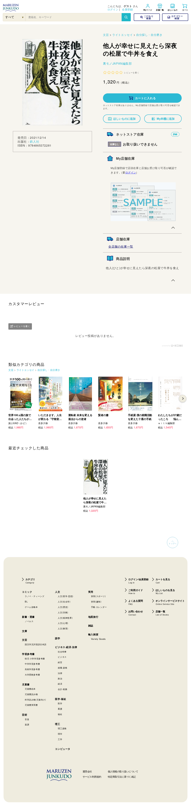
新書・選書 (28, 617)
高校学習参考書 (32, 669)
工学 (60, 739)
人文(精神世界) (65, 617)
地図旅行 (93, 617)
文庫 (24, 631)
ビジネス (62, 656)
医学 (60, 703)
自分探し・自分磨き (149, 35)
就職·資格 (62, 667)
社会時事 (62, 651)
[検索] (126, 17)
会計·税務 (62, 689)
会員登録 (127, 9)
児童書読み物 (31, 694)
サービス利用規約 (92, 776)
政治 (60, 678)
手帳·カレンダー (99, 606)
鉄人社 (34, 141)
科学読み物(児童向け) (35, 699)
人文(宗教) (63, 612)
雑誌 (90, 625)
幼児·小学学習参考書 (35, 658)
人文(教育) (63, 628)
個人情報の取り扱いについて (123, 771)
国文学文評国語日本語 (35, 644)
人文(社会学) (64, 601)
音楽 (27, 719)
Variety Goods (98, 638)
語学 (57, 638)
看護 (60, 708)
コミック (27, 591)
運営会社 (87, 771)
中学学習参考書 (32, 663)
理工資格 (62, 728)
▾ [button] (23, 17)
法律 (60, 673)
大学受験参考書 (32, 674)
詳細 (175, 134)
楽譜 (27, 724)
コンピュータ (62, 749)
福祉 (60, 714)
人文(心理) (63, 622)
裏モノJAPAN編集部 (117, 63)
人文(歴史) (63, 606)
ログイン (112, 9)
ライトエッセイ (122, 35)
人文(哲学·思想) (65, 596)
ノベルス (29, 621)
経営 (60, 662)
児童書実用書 (31, 704)
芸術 (24, 714)
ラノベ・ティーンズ (34, 596)
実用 (90, 591)
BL (26, 601)
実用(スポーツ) (98, 596)
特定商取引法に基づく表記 (122, 776)
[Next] (182, 398)
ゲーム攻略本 (31, 606)
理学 (60, 733)
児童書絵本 (30, 688)
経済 (60, 683)
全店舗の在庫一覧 (120, 246)
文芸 (106, 35)
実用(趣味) (96, 601)
